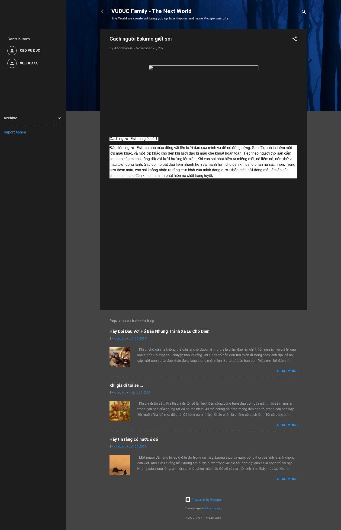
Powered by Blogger (206, 500)
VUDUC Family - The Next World (151, 11)
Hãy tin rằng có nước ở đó (133, 439)
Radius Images (213, 508)
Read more (287, 371)
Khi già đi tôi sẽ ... (126, 385)
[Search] (304, 13)
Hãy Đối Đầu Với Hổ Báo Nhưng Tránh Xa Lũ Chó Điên (159, 331)
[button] (294, 39)
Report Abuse (15, 132)
